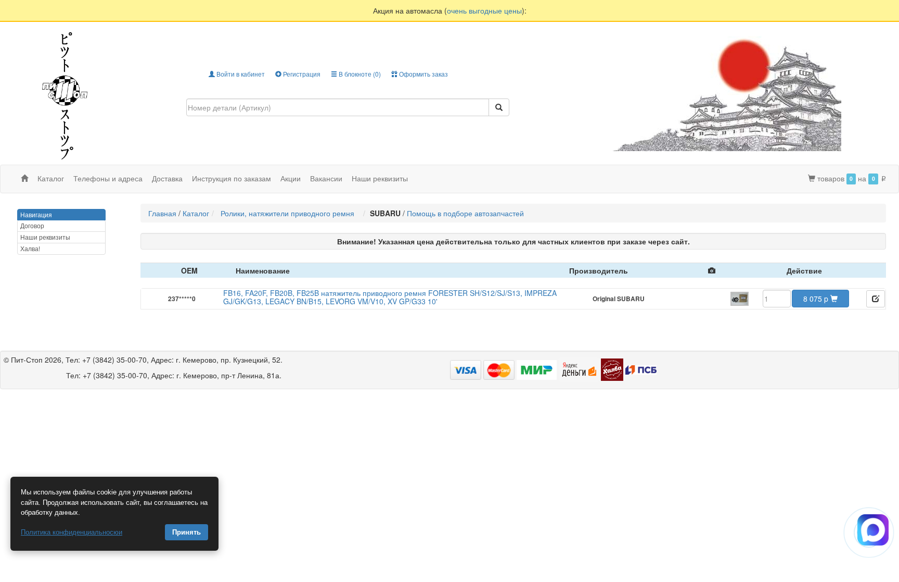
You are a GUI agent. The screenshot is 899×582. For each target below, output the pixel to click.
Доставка (167, 178)
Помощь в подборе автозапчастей (465, 213)
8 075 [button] (815, 298)
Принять (186, 532)
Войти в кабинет (240, 73)
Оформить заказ (422, 73)
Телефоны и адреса (108, 178)
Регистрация (300, 73)
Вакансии (326, 178)
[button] (875, 298)
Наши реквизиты (380, 178)
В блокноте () (359, 73)
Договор (32, 225)
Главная (162, 213)
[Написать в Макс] (873, 530)
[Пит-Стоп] (64, 94)
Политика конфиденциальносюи (71, 532)
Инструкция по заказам (231, 178)
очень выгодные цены (484, 10)
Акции (290, 178)
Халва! (30, 248)
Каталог (196, 213)
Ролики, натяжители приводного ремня (290, 213)
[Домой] (24, 178)
